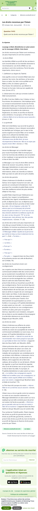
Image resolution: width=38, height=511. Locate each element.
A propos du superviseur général (25, 491)
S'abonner (32, 460)
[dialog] (18, 504)
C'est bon (6, 508)
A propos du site (8, 491)
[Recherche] (35, 8)
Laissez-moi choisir (29, 508)
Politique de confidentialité (19, 494)
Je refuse (17, 508)
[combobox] (15, 8)
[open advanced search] (29, 8)
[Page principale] (6, 15)
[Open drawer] (36, 3)
